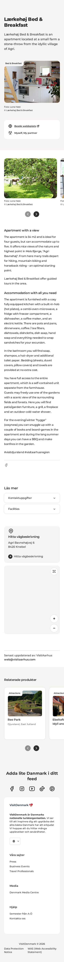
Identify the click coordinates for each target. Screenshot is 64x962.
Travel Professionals (22, 871)
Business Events (20, 866)
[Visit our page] (22, 789)
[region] (32, 600)
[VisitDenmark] (21, 805)
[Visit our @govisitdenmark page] (42, 789)
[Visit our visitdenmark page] (32, 789)
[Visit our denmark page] (12, 789)
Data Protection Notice (14, 950)
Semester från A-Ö (21, 913)
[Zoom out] (54, 628)
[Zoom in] (54, 619)
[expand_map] (54, 571)
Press (13, 861)
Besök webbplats (25, 126)
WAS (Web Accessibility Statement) (42, 950)
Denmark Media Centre (24, 892)
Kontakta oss (17, 918)
